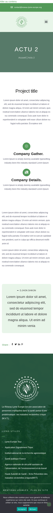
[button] (46, 21)
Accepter (22, 509)
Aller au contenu (8, 1)
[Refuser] (49, 504)
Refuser (33, 509)
